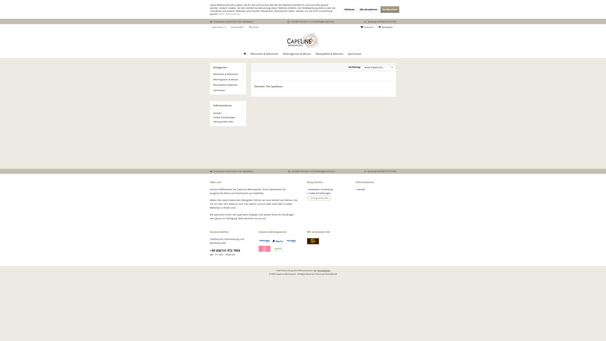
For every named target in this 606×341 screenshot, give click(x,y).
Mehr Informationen (230, 13)
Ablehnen (349, 9)
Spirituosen (219, 90)
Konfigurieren (389, 9)
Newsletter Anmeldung (321, 189)
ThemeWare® (330, 274)
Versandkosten (323, 270)
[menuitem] (386, 27)
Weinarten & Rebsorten (225, 74)
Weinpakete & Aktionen (225, 84)
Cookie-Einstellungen (224, 117)
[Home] (245, 54)
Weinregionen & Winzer (225, 79)
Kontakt (217, 113)
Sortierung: (354, 67)
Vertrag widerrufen (223, 121)
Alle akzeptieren (368, 9)
